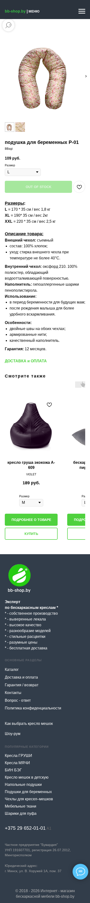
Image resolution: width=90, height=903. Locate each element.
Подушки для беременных (28, 792)
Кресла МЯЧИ (17, 763)
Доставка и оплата (21, 677)
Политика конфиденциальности (33, 708)
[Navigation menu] (81, 11)
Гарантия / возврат (21, 685)
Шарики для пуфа (20, 813)
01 (43, 828)
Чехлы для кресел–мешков (29, 799)
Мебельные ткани (20, 806)
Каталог (12, 669)
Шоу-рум (12, 734)
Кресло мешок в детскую (26, 777)
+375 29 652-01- (22, 828)
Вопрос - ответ (18, 700)
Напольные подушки (23, 784)
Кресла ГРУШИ (18, 756)
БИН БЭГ (13, 770)
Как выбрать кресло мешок (29, 723)
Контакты (13, 693)
